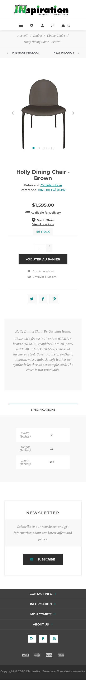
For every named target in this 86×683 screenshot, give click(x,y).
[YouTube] (54, 639)
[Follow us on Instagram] (32, 639)
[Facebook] (43, 639)
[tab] (43, 409)
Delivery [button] (55, 212)
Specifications (43, 410)
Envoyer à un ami (45, 276)
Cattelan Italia (51, 185)
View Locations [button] (43, 224)
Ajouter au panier (43, 259)
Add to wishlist (43, 271)
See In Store (45, 220)
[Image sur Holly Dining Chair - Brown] (43, 113)
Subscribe (46, 559)
